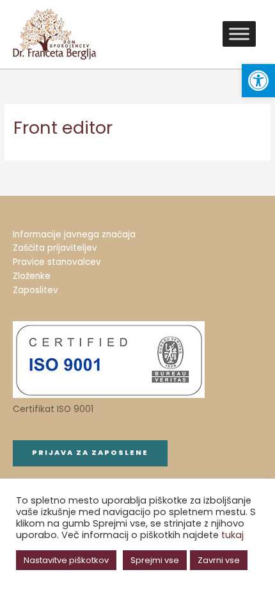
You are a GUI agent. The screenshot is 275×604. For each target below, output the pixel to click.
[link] (258, 80)
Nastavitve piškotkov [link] (66, 560)
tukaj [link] (232, 534)
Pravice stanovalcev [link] (57, 262)
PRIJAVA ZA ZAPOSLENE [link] (90, 452)
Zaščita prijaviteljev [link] (55, 248)
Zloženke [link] (32, 276)
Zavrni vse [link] (219, 560)
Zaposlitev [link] (35, 290)
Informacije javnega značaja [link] (74, 234)
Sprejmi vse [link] (154, 560)
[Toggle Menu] (239, 34)
